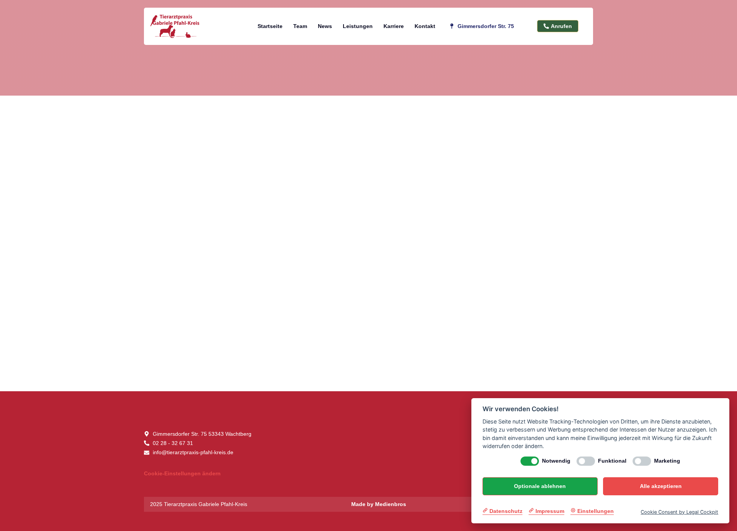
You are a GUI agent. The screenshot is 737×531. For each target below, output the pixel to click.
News (325, 26)
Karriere (393, 26)
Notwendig (556, 461)
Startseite (270, 26)
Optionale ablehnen (540, 486)
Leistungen (358, 26)
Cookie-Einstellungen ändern (182, 473)
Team (300, 26)
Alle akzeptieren (661, 486)
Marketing (667, 461)
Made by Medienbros (378, 504)
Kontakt (425, 26)
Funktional (612, 461)
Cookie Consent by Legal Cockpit (679, 511)
